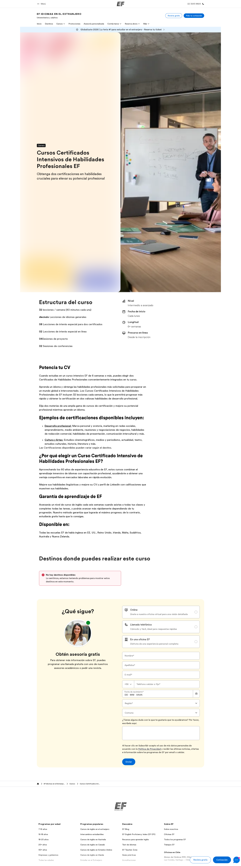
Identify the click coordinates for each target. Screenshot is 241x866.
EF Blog (125, 829)
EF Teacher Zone (129, 850)
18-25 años (43, 839)
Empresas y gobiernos (48, 855)
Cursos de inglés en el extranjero (94, 829)
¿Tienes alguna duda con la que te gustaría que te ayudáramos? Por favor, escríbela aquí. (160, 722)
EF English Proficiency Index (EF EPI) (138, 834)
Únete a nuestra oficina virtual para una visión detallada (159, 614)
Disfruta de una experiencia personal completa (154, 644)
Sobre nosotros (171, 829)
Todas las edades (46, 860)
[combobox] (128, 684)
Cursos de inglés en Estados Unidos (96, 850)
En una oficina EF (140, 639)
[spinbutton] (126, 695)
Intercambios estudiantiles (92, 834)
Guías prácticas (129, 855)
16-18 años (43, 834)
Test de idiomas (129, 845)
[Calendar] (196, 694)
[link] (59, 15)
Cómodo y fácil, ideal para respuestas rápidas (153, 629)
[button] (42, 4)
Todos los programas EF (175, 839)
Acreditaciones (129, 860)
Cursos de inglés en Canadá (92, 845)
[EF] (120, 4)
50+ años (42, 850)
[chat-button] (236, 860)
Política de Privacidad (149, 749)
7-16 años (42, 829)
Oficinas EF (169, 834)
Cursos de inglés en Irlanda (92, 855)
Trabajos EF (169, 845)
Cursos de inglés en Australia (93, 839)
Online (134, 609)
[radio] (161, 612)
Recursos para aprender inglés (135, 839)
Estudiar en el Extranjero (91, 860)
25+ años (42, 845)
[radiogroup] (161, 627)
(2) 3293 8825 (170, 864)
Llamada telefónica (141, 624)
